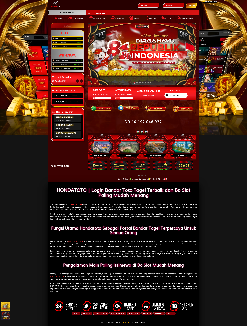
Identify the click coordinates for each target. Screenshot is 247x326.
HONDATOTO (76, 204)
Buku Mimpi (119, 19)
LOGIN (191, 5)
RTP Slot (168, 19)
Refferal (136, 19)
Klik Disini (74, 95)
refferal (159, 313)
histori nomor (117, 313)
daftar (170, 313)
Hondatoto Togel (75, 241)
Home (60, 19)
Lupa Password (186, 19)
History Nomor (99, 19)
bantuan (147, 313)
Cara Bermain (101, 313)
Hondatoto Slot (57, 276)
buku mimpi (134, 313)
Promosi (152, 19)
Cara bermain (77, 19)
